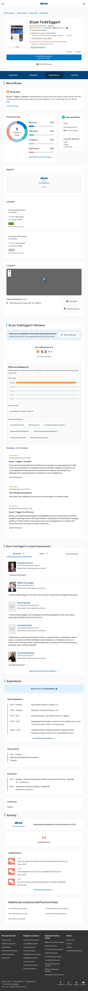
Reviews (33, 75)
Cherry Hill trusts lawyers (16, 919)
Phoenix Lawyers (29, 961)
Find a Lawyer (6, 940)
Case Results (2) (17, 425)
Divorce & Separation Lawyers (52, 965)
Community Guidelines (11, 984)
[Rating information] (67, 28)
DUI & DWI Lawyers (51, 953)
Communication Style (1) (54, 425)
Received (18, 553)
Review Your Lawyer (9, 944)
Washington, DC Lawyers (32, 954)
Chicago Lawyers (29, 947)
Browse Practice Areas (9, 951)
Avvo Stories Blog (8, 954)
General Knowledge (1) (19, 431)
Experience (54, 75)
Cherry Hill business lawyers (17, 908)
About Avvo (70, 940)
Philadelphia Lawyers (30, 958)
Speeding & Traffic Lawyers (54, 975)
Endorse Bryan (72, 554)
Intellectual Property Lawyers (52, 970)
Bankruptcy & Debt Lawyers (54, 942)
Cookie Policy (30, 981)
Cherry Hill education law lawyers (57, 908)
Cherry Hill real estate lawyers (56, 914)
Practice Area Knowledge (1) (46, 431)
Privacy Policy (18, 981)
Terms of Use (6, 981)
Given (43, 553)
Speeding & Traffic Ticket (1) (22, 411)
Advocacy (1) (33, 425)
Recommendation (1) (39, 437)
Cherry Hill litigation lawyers (17, 914)
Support (69, 947)
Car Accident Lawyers (52, 960)
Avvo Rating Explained (74, 951)
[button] (44, 280)
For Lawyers (6, 958)
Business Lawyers (51, 946)
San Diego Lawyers (29, 968)
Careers (69, 944)
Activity (74, 75)
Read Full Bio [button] (12, 106)
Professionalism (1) (18, 437)
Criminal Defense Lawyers (54, 949)
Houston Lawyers (29, 951)
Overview (13, 75)
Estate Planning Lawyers (53, 956)
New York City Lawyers (31, 940)
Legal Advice (6, 947)
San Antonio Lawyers (30, 965)
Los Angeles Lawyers (30, 944)
